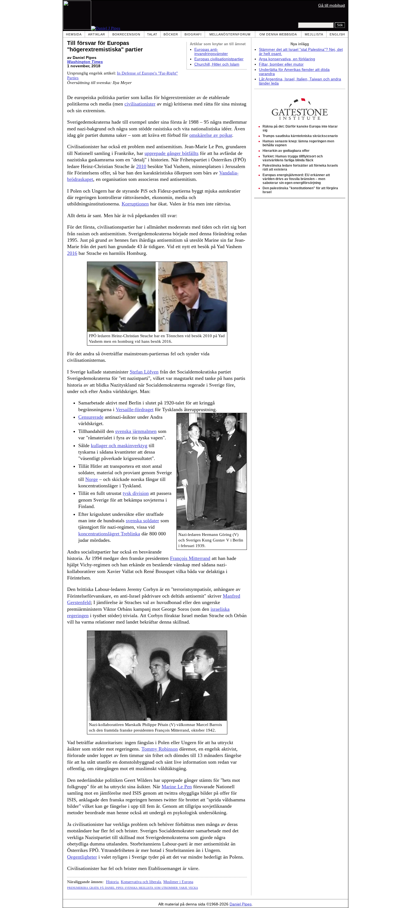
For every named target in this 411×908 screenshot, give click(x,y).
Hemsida (74, 34)
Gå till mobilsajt (331, 5)
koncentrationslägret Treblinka (109, 533)
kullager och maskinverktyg (119, 445)
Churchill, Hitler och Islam (216, 64)
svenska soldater (142, 520)
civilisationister (139, 104)
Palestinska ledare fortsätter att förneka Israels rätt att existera (300, 167)
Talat (152, 34)
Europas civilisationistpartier (219, 59)
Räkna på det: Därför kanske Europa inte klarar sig (300, 128)
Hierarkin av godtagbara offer (286, 151)
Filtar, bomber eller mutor (281, 64)
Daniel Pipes (241, 904)
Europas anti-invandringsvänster (211, 51)
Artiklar (96, 34)
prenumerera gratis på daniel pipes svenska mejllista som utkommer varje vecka (132, 887)
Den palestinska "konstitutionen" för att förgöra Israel (300, 190)
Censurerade (90, 417)
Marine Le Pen (177, 786)
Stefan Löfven (144, 372)
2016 (72, 253)
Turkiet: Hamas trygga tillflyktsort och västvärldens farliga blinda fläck (293, 158)
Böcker (171, 34)
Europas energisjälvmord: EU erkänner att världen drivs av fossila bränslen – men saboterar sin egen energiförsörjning (296, 179)
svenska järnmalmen (136, 431)
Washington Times (85, 62)
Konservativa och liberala (141, 882)
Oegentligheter (82, 857)
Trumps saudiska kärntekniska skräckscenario (300, 136)
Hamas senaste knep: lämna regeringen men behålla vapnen (298, 143)
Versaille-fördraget (134, 409)
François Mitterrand (190, 558)
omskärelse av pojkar (210, 135)
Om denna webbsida (278, 34)
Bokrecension (126, 34)
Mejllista (314, 34)
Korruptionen (135, 204)
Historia (112, 882)
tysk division (136, 493)
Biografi (193, 34)
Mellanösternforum (230, 34)
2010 (141, 166)
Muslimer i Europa (178, 882)
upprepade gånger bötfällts (172, 153)
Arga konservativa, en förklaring (287, 59)
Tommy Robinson (159, 749)
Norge (91, 479)
